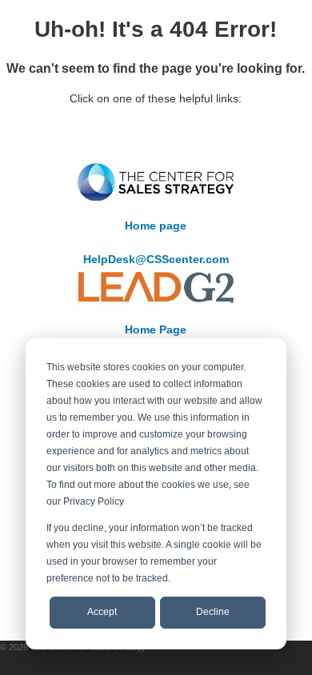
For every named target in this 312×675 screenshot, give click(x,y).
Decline (213, 611)
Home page (155, 225)
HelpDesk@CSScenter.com (156, 259)
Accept (102, 611)
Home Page (155, 329)
